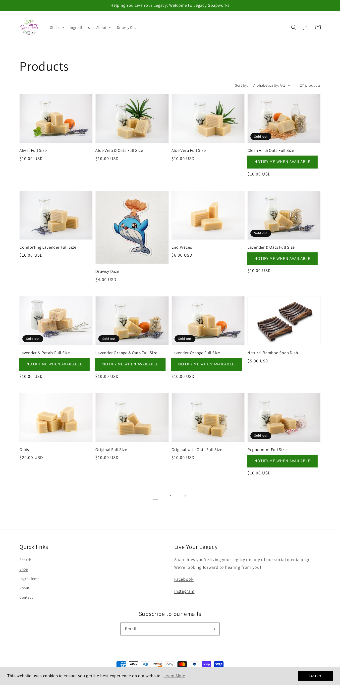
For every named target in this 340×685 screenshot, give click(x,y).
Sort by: (241, 85)
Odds (24, 449)
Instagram (184, 591)
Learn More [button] (174, 676)
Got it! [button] (315, 676)
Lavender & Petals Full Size (44, 352)
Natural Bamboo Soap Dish (272, 352)
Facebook (184, 579)
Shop (23, 569)
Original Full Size (111, 449)
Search (25, 559)
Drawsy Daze (107, 271)
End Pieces (181, 247)
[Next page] (185, 496)
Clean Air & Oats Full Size (270, 150)
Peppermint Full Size (267, 449)
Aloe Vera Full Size (188, 150)
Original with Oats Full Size (196, 449)
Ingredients (29, 578)
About (24, 587)
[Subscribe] (213, 629)
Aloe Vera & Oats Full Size (119, 150)
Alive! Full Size (33, 150)
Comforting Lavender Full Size (47, 247)
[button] (56, 27)
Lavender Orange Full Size (195, 352)
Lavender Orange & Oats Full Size (126, 352)
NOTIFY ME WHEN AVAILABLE (282, 161)
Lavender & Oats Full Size (271, 247)
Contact (26, 597)
